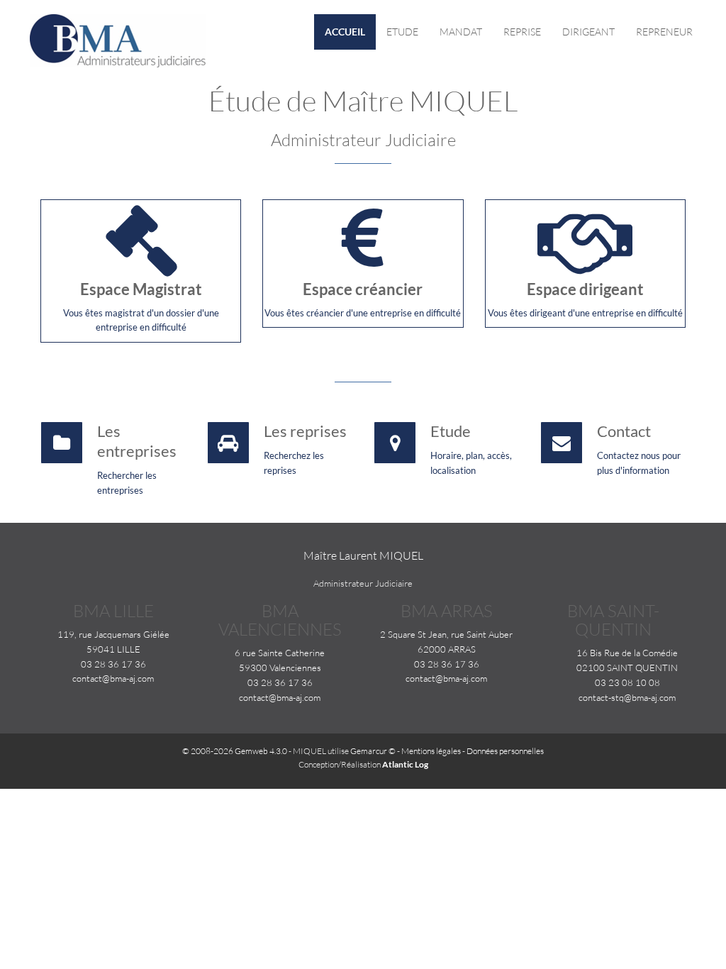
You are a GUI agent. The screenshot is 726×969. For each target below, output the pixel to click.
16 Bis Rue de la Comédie (627, 652)
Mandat (461, 32)
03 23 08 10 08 (627, 682)
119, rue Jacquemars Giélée (113, 634)
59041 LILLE (113, 649)
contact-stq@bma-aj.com (627, 697)
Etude (402, 32)
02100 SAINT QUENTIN (627, 667)
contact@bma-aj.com (113, 678)
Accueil (345, 32)
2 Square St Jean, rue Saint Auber (446, 634)
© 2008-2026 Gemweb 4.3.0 (234, 751)
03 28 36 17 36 (113, 664)
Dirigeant (588, 32)
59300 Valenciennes (280, 667)
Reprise (522, 32)
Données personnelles (505, 751)
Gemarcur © (373, 751)
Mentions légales (431, 751)
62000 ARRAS (447, 649)
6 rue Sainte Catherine (280, 652)
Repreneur (664, 32)
